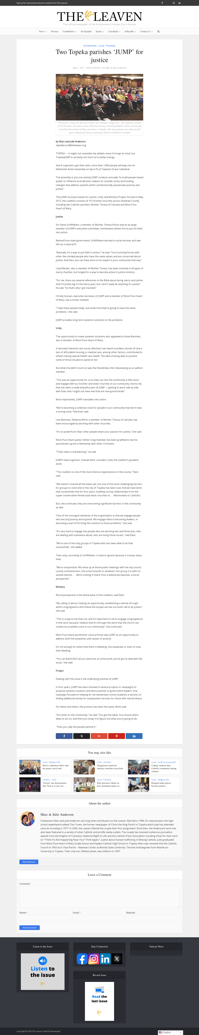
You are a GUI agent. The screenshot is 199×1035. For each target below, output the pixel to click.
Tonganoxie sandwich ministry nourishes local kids (110, 767)
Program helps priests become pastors (161, 784)
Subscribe (129, 31)
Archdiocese (90, 45)
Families (46, 779)
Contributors (68, 31)
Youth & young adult (167, 762)
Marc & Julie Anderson (115, 68)
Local (101, 45)
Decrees (54, 31)
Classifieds (113, 31)
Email (77, 912)
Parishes (111, 45)
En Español (86, 31)
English (166, 1032)
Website (130, 912)
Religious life (54, 762)
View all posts (28, 861)
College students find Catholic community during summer (163, 768)
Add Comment (93, 68)
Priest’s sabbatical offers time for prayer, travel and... (56, 767)
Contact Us (145, 31)
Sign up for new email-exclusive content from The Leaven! (41, 3)
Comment (24, 883)
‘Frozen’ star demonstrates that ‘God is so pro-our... (55, 784)
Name (23, 912)
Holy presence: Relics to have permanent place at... (109, 784)
